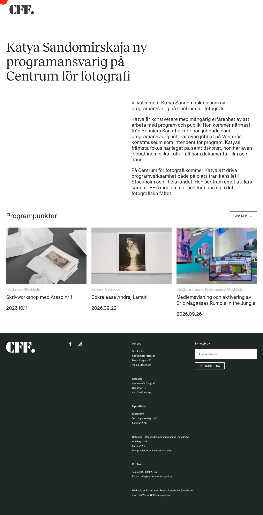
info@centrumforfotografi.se (156, 476)
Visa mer (240, 216)
